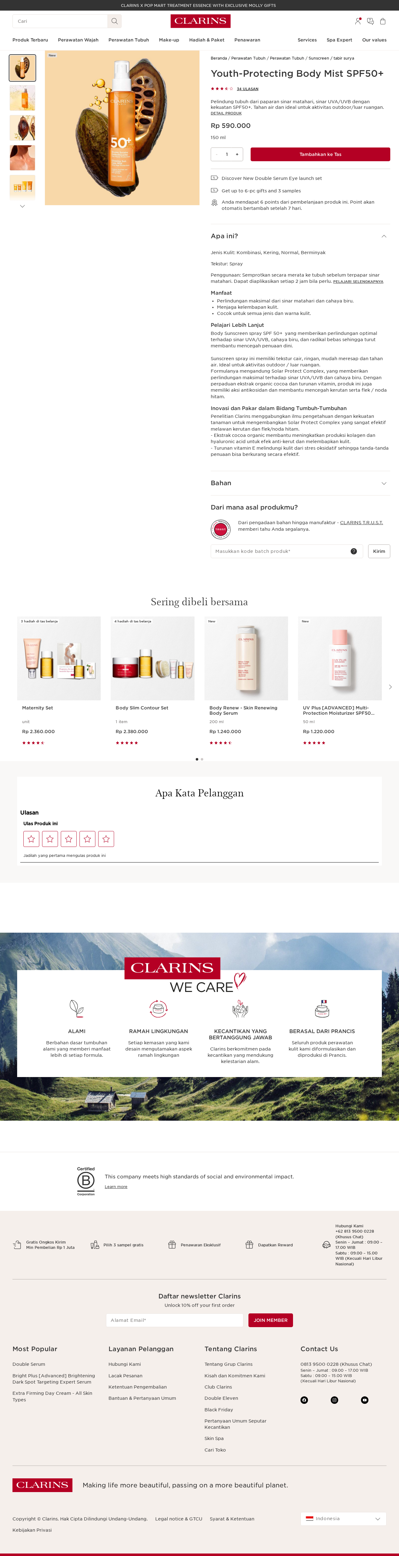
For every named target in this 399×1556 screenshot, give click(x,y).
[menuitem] (358, 21)
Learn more (116, 1186)
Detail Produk (226, 113)
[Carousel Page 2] (202, 759)
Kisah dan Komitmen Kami (234, 1375)
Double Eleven (221, 1398)
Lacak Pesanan (125, 1375)
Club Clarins (218, 1386)
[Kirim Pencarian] (115, 21)
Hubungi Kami (124, 1364)
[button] (22, 68)
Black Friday (218, 1409)
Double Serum (28, 1364)
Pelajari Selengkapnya (358, 281)
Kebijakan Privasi (32, 1530)
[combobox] (343, 1519)
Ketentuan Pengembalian (137, 1386)
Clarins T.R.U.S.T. (361, 522)
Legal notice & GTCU (178, 1518)
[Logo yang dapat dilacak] (221, 529)
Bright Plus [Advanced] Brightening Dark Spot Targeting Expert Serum (53, 1378)
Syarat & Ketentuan (232, 1518)
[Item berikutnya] (22, 206)
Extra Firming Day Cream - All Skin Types (52, 1396)
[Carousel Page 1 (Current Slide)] (197, 759)
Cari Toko (215, 1449)
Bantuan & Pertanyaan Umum (142, 1398)
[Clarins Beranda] (201, 21)
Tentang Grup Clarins (228, 1364)
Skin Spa (214, 1438)
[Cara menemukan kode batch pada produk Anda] (354, 551)
